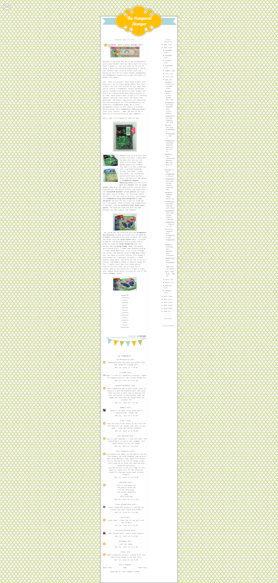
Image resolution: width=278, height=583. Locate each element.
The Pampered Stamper (139, 21)
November (168, 55)
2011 (166, 305)
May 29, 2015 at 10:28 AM (126, 446)
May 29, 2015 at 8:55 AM (126, 431)
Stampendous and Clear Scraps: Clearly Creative (170, 215)
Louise (123, 552)
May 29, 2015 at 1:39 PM (126, 512)
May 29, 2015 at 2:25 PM (126, 525)
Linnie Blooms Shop (123, 504)
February (168, 285)
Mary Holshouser (123, 451)
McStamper (123, 541)
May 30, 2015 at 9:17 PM (126, 547)
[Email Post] (137, 336)
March (168, 282)
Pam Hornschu (125, 307)
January (168, 291)
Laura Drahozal (125, 312)
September (169, 66)
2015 (166, 48)
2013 (166, 299)
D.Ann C (123, 421)
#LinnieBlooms (132, 337)
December (168, 50)
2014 (166, 296)
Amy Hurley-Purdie (125, 297)
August (168, 71)
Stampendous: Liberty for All (170, 224)
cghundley (123, 482)
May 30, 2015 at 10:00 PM (126, 560)
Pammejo (123, 408)
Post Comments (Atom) (131, 572)
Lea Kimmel (124, 325)
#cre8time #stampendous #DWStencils (119, 337)
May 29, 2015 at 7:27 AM (126, 403)
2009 (166, 311)
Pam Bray (125, 322)
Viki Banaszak (123, 436)
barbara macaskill (123, 385)
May (167, 80)
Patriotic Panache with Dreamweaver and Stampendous (170, 236)
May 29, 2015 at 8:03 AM (126, 416)
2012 (166, 302)
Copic (137, 337)
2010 (166, 308)
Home (125, 568)
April (168, 280)
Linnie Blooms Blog (125, 327)
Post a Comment (125, 565)
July (167, 74)
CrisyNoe (123, 372)
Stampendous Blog (125, 295)
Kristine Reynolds (125, 315)
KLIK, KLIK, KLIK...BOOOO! (170, 274)
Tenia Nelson (124, 317)
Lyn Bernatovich (124, 320)
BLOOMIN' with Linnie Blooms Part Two (169, 96)
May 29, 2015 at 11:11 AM (126, 499)
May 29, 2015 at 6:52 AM (126, 380)
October (168, 60)
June (167, 77)
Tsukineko (143, 338)
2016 (166, 45)
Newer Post (107, 568)
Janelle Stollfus (125, 302)
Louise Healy (125, 300)
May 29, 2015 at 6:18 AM (126, 368)
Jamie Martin (125, 310)
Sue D (123, 517)
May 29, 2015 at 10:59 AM (126, 477)
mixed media (143, 337)
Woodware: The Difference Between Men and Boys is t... (170, 161)
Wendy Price (124, 305)
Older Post (142, 568)
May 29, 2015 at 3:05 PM (126, 536)
